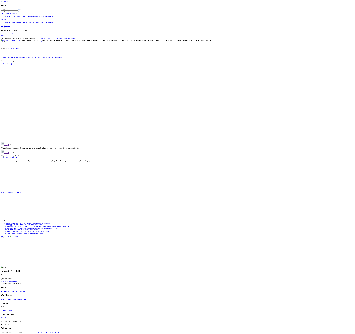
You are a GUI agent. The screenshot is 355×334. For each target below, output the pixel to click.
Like (3, 64)
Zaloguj (48, 332)
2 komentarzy (5, 35)
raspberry (16, 57)
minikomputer (9, 57)
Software (47, 16)
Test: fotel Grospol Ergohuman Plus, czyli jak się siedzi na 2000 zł (23, 233)
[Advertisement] (56, 78)
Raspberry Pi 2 (23, 57)
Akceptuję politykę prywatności (12, 283)
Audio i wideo (40, 16)
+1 (14, 64)
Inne (51, 16)
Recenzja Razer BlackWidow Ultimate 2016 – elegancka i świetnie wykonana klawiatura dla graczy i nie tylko (36, 226)
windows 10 (45, 57)
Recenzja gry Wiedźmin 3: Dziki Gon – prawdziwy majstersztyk (23, 225)
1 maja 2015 (11, 34)
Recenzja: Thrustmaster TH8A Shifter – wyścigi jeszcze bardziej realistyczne (26, 231)
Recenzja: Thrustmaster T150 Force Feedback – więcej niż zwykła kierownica (27, 223)
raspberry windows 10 (34, 57)
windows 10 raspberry (55, 57)
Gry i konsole (32, 16)
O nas (2, 299)
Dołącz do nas (14, 299)
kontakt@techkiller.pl (7, 310)
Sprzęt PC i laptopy (10, 16)
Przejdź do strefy (6, 192)
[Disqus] (177, 115)
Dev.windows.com (13, 48)
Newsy (12, 13)
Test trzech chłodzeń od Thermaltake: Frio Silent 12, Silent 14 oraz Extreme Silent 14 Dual (30, 228)
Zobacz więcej (5, 236)
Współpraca (22, 299)
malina (3, 57)
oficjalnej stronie (37, 42)
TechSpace (7, 26)
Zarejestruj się (55, 332)
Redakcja (7, 299)
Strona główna (5, 13)
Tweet (8, 64)
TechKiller (4, 34)
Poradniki (3, 19)
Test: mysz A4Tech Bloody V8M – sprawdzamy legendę (21, 229)
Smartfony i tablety (21, 16)
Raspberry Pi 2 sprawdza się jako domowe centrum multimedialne (57, 38)
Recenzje (17, 13)
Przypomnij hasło (41, 332)
